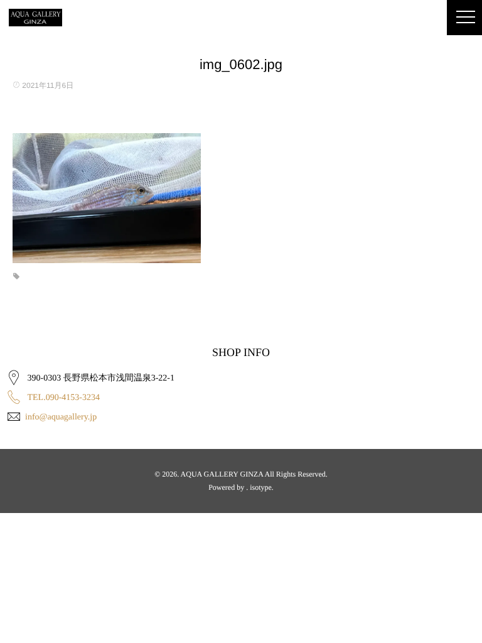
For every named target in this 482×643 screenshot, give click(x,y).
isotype (261, 487)
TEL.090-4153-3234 (64, 398)
